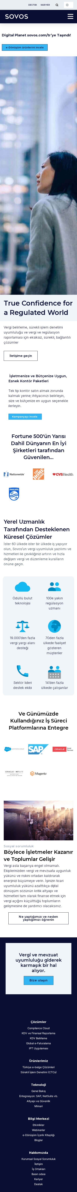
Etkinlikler (38, 1125)
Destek (32, 5)
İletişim (38, 1164)
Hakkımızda (38, 1153)
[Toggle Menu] (57, 5)
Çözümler (38, 1022)
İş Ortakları (38, 1169)
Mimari (38, 1106)
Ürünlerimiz (38, 1061)
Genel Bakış (38, 1091)
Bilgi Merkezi (38, 1119)
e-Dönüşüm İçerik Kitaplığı (39, 1135)
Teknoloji (38, 1085)
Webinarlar (38, 1130)
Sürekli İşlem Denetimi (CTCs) (39, 1072)
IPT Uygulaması (38, 1048)
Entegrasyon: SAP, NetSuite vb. (38, 1096)
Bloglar (38, 1140)
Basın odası (38, 1174)
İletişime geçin (21, 356)
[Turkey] (68, 5)
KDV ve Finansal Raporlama (38, 1033)
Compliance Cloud (38, 1028)
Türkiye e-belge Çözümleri (38, 1067)
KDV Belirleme (38, 1038)
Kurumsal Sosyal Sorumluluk (38, 1158)
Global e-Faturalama (38, 1043)
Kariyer (45, 5)
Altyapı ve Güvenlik (38, 1101)
